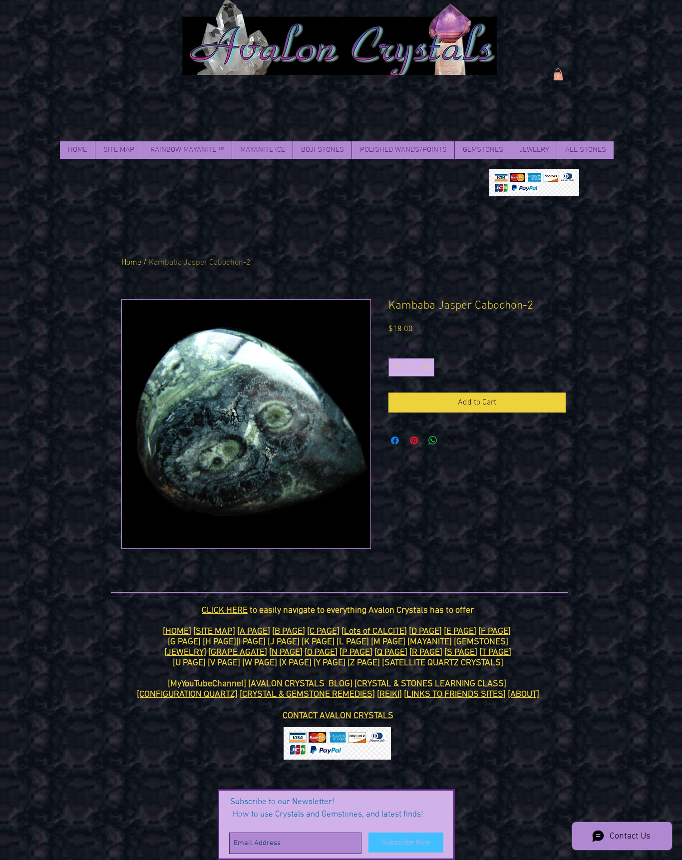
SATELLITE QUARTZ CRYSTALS (442, 663)
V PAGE (224, 663)
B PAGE (289, 631)
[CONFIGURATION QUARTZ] (187, 694)
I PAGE (251, 642)
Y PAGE (329, 663)
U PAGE (189, 663)
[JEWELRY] (185, 652)
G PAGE (184, 642)
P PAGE (356, 652)
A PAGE (254, 631)
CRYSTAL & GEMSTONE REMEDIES (307, 694)
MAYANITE (429, 642)
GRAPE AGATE (238, 652)
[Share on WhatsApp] (433, 440)
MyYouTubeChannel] (209, 684)
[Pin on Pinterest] (414, 440)
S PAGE (461, 652)
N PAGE (286, 652)
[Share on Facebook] (395, 440)
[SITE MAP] (214, 631)
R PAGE (426, 652)
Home (131, 263)
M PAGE (388, 642)
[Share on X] (452, 440)
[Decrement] (396, 367)
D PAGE (425, 631)
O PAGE (321, 652)
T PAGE (495, 652)
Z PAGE (363, 663)
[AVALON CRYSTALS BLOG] (301, 684)
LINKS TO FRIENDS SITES (454, 694)
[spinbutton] (411, 367)
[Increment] (426, 367)
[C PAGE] (323, 631)
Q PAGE (391, 652)
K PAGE (318, 642)
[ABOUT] (523, 694)
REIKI (389, 694)
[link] (558, 74)
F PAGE (494, 631)
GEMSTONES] (482, 642)
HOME (177, 631)
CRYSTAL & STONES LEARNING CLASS (430, 684)
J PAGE (283, 642)
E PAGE (460, 631)
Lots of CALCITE (374, 631)
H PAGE (219, 642)
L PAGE (352, 642)
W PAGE (260, 663)
